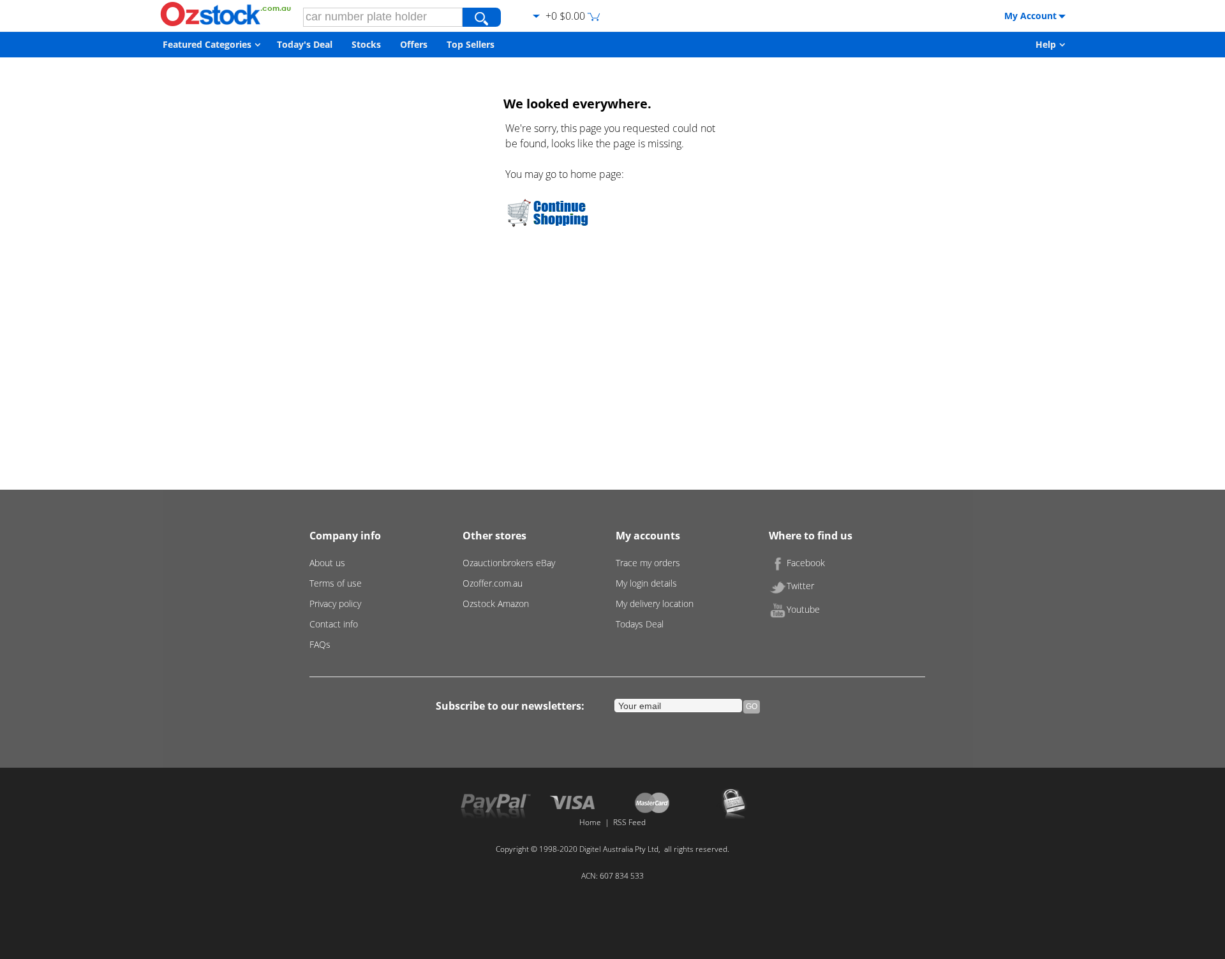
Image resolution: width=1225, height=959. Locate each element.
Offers (413, 44)
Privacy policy (335, 603)
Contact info (333, 624)
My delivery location (655, 603)
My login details (646, 583)
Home (590, 822)
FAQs (319, 644)
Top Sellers (470, 44)
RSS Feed (629, 822)
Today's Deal (304, 44)
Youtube (803, 609)
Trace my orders (648, 563)
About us (327, 563)
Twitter (800, 586)
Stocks (366, 44)
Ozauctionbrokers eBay (509, 563)
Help (1046, 44)
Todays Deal (640, 624)
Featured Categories (207, 44)
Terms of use (335, 583)
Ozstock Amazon (496, 603)
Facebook (806, 563)
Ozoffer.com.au (493, 583)
